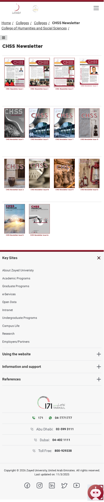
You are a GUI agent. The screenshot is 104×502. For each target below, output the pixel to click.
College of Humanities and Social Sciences (34, 28)
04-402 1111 (61, 440)
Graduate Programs (15, 286)
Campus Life (10, 326)
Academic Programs (16, 278)
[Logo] (16, 9)
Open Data (9, 302)
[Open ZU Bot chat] (95, 492)
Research (8, 333)
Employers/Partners (15, 341)
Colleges (22, 23)
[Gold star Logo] (35, 8)
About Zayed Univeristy (18, 270)
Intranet (7, 310)
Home (6, 23)
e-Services (9, 294)
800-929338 (63, 451)
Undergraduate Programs (19, 318)
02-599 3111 (65, 429)
